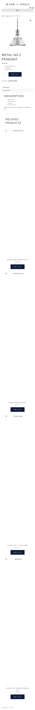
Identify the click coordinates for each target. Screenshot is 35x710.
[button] (30, 20)
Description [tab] (6, 87)
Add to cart (15, 74)
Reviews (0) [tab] (6, 90)
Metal (15, 81)
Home (3, 16)
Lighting (7, 16)
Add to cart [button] (17, 266)
